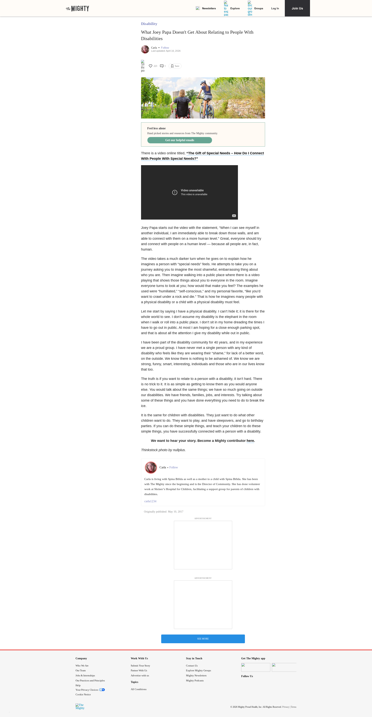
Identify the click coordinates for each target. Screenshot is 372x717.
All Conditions (138, 689)
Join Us (297, 8)
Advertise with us (140, 675)
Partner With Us (139, 670)
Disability (149, 23)
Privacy (285, 707)
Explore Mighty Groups (198, 670)
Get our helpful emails (179, 140)
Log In (275, 8)
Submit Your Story (140, 665)
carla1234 (150, 501)
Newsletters (209, 8)
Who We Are (82, 665)
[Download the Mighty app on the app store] (255, 667)
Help (78, 685)
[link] (77, 8)
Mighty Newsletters (196, 675)
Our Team (81, 670)
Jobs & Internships (85, 675)
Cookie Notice (83, 694)
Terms (293, 707)
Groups (258, 8)
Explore (235, 8)
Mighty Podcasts (195, 680)
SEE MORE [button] (203, 638)
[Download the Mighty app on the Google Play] (286, 667)
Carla (154, 47)
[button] (165, 47)
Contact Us (192, 665)
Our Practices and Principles (90, 680)
